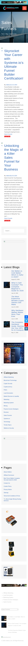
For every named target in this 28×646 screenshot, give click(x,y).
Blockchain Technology (10, 380)
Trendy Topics (7, 425)
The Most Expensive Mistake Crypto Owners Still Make (17, 300)
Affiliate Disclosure (9, 475)
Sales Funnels (8, 134)
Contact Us (7, 483)
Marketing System (9, 402)
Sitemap (6, 492)
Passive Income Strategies (11, 409)
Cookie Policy (7, 486)
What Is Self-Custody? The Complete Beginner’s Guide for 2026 (17, 287)
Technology (7, 421)
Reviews (6, 412)
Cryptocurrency (8, 386)
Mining (5, 405)
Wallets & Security (9, 428)
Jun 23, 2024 (13, 84)
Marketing (6, 399)
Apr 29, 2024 (13, 175)
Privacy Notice (8, 489)
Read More (7, 136)
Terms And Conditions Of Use (12, 495)
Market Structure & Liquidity (11, 396)
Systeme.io (7, 418)
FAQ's (5, 390)
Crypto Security (8, 383)
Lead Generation (8, 393)
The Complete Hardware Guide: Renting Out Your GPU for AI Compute (17, 326)
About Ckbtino (8, 472)
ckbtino (8, 84)
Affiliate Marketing (9, 377)
